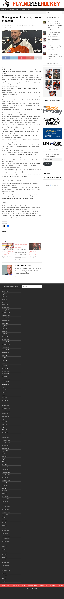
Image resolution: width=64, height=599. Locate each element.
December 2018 (6, 536)
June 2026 (4, 296)
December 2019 (6, 504)
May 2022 (4, 427)
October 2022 (5, 413)
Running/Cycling (25, 9)
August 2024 (5, 355)
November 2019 (6, 506)
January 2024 (5, 373)
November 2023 (6, 379)
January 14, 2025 (8, 25)
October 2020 (5, 477)
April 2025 (4, 333)
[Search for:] (54, 12)
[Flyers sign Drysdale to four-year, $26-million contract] (49, 76)
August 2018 (5, 546)
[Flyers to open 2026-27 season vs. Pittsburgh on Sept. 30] (49, 87)
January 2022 (5, 437)
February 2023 (5, 403)
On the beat (60, 585)
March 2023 (5, 400)
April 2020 (4, 493)
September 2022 (6, 416)
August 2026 (5, 291)
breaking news (27, 25)
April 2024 (4, 365)
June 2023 (4, 392)
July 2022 (4, 421)
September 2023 (6, 384)
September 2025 (6, 320)
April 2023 (4, 397)
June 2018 (4, 552)
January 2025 (5, 341)
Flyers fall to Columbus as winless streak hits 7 (35, 252)
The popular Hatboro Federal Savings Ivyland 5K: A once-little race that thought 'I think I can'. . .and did (55, 25)
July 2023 (4, 389)
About (8, 585)
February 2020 (5, 498)
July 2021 (4, 453)
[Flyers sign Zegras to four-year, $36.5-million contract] (56, 82)
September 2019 (6, 512)
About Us (3, 9)
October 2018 (5, 541)
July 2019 (4, 517)
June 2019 (4, 520)
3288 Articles (31, 265)
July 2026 (4, 294)
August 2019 (5, 514)
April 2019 (4, 525)
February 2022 (5, 435)
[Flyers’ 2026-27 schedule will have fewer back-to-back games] (56, 76)
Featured (52, 585)
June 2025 (4, 328)
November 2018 (6, 538)
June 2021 (4, 456)
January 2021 (5, 469)
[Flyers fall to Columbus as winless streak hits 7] (35, 246)
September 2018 (6, 544)
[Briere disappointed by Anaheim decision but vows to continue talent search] (56, 87)
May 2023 (4, 395)
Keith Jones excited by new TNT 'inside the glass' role (54, 47)
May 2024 (4, 363)
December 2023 (6, 376)
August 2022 (5, 419)
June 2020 (4, 488)
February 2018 (5, 562)
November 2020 (6, 475)
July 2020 (4, 485)
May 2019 (4, 522)
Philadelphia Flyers (7, 27)
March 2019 (5, 528)
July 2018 (4, 549)
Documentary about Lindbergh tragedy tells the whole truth (54, 41)
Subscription (16, 585)
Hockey (34, 25)
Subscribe (47, 163)
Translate (56, 185)
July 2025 (4, 325)
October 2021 (5, 445)
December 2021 (6, 440)
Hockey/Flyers (13, 9)
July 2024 (4, 357)
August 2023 (5, 387)
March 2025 (5, 336)
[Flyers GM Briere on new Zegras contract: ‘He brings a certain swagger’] (49, 82)
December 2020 (6, 472)
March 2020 (5, 496)
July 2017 (4, 573)
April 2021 (4, 461)
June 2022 (4, 424)
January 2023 (5, 405)
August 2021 (5, 450)
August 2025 (5, 323)
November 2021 (6, 443)
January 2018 (5, 565)
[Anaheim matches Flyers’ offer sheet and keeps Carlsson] (52, 93)
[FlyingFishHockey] (32, 7)
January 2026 (5, 310)
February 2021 (5, 466)
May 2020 (4, 490)
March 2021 (4, 464)
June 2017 (4, 576)
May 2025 (4, 331)
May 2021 (4, 459)
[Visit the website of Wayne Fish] (15, 276)
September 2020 (6, 480)
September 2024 (6, 352)
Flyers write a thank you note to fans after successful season (54, 34)
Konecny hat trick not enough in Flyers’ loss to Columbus (8, 252)
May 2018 (4, 554)
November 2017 (6, 570)
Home (3, 585)
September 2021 (6, 448)
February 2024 (5, 371)
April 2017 (4, 578)
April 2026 (4, 302)
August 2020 (5, 482)
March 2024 (5, 368)
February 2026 (5, 307)
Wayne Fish (18, 25)
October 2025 (5, 318)
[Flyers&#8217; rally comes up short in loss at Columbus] (22, 251)
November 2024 (6, 347)
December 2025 (6, 312)
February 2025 (5, 339)
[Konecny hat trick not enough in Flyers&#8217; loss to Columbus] (8, 246)
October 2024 (5, 349)
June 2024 (4, 360)
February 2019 (5, 530)
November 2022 (6, 411)
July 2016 (4, 581)
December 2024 (6, 344)
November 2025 (6, 315)
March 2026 (5, 304)
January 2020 (5, 501)
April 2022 (4, 429)
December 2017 (6, 568)
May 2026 (4, 299)
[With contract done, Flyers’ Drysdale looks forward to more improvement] (56, 71)
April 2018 (4, 557)
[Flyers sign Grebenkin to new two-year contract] (49, 71)
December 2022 (6, 408)
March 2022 (5, 432)
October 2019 (5, 509)
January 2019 (5, 533)
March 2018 (5, 560)
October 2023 (5, 381)
